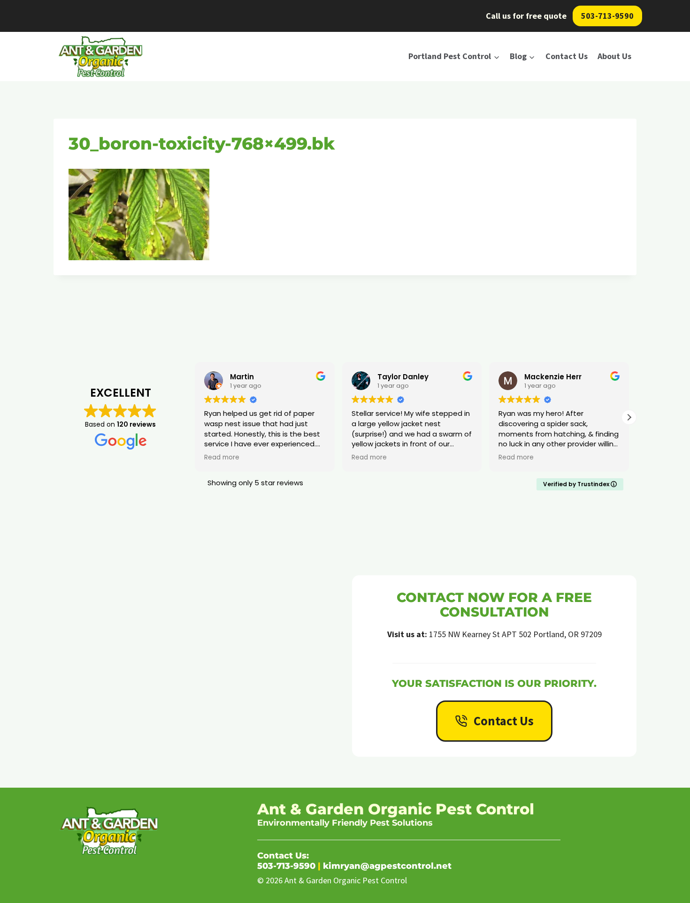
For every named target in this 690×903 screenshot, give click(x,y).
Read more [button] (221, 457)
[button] (629, 417)
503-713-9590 (607, 15)
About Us (614, 56)
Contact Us (566, 56)
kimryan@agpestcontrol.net (387, 866)
